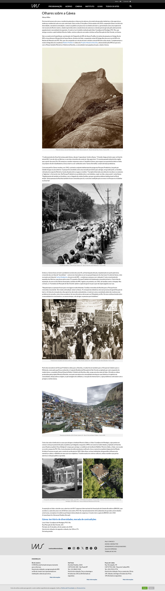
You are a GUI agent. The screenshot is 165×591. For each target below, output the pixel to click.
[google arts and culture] (95, 548)
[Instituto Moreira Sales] (47, 546)
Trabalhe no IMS (110, 551)
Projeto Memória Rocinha (89, 43)
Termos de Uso (81, 588)
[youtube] (69, 548)
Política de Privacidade (67, 588)
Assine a (111, 544)
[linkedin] (87, 548)
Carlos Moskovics (62, 277)
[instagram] (74, 548)
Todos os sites (112, 6)
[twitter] (82, 548)
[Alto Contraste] (130, 1)
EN (120, 1)
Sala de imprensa (111, 549)
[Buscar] (130, 6)
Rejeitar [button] (151, 588)
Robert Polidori (68, 43)
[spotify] (91, 548)
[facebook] (78, 548)
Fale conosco (109, 541)
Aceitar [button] (145, 588)
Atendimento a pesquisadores (115, 546)
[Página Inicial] (36, 6)
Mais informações (55, 577)
